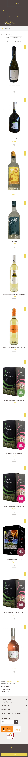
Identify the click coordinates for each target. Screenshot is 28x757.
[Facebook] (11, 747)
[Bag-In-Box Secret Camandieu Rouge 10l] (14, 591)
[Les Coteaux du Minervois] (9, 23)
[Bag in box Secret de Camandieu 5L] (14, 432)
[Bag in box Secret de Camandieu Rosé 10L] (14, 485)
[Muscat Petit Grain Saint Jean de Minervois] (14, 326)
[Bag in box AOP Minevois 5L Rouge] (14, 538)
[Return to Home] (2, 28)
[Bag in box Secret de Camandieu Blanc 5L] (14, 379)
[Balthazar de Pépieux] (14, 117)
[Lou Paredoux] (14, 644)
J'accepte (14, 754)
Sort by (7, 37)
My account (5, 710)
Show (8, 41)
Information (5, 689)
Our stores (5, 691)
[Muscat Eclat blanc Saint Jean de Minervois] (14, 273)
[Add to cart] (14, 92)
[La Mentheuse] (14, 220)
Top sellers (5, 687)
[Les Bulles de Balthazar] (14, 64)
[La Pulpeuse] (14, 170)
